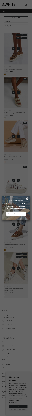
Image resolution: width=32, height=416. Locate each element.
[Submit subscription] (24, 214)
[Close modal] (27, 198)
